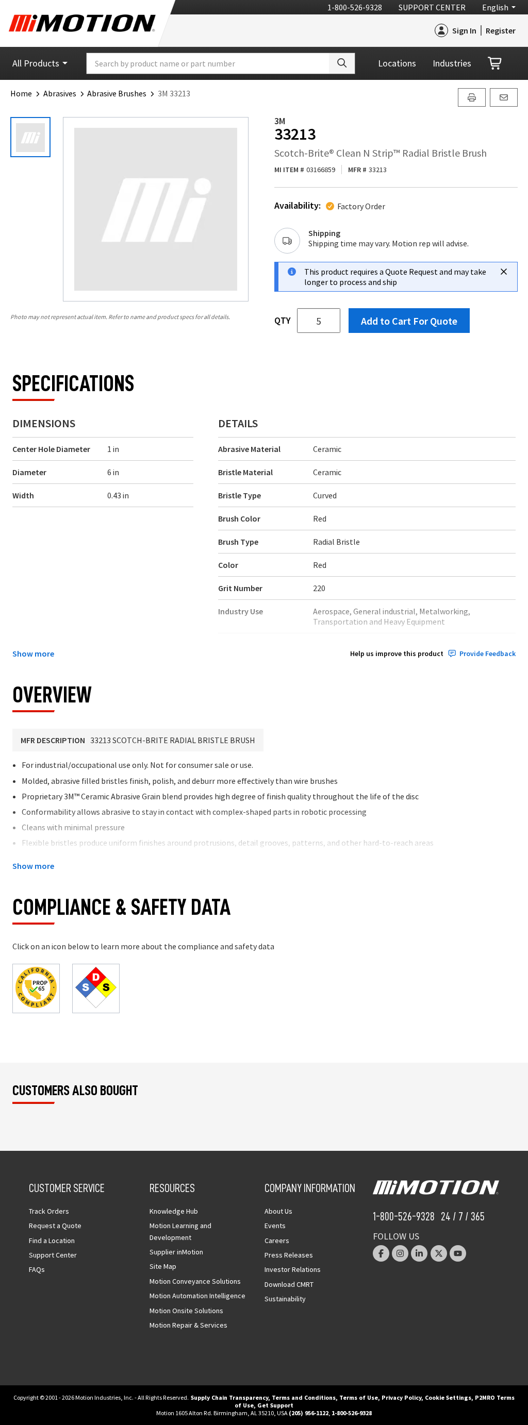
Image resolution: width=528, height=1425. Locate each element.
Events (275, 1225)
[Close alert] (503, 271)
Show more (33, 653)
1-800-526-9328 (354, 7)
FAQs (37, 1269)
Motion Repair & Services (188, 1325)
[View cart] (496, 63)
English (495, 7)
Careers (277, 1240)
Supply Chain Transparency (229, 1397)
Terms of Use (358, 1397)
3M (280, 121)
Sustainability (285, 1298)
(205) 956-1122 (308, 1413)
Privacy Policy (401, 1397)
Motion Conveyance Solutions (195, 1281)
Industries (452, 63)
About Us (278, 1211)
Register (501, 30)
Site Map (163, 1266)
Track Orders (49, 1211)
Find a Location (52, 1240)
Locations (397, 63)
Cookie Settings (448, 1397)
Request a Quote (55, 1225)
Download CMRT (289, 1284)
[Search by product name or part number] (342, 63)
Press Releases (289, 1255)
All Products (35, 63)
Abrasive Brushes (116, 93)
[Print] (472, 97)
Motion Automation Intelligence (197, 1295)
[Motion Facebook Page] (381, 1253)
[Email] (504, 97)
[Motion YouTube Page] (458, 1253)
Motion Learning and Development (180, 1231)
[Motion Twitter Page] (439, 1253)
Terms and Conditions (304, 1397)
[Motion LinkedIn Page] (419, 1253)
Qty (282, 320)
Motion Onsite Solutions (186, 1310)
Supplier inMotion (176, 1251)
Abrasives (59, 93)
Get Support (275, 1405)
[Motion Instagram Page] (400, 1253)
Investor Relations (293, 1269)
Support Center (432, 7)
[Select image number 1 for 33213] (30, 137)
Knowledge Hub (174, 1211)
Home (21, 93)
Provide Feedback (487, 653)
